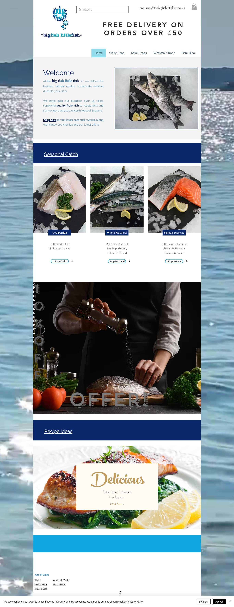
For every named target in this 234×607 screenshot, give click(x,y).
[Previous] (37, 487)
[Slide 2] (116, 523)
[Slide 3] (121, 524)
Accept (219, 601)
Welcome (58, 73)
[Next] (196, 487)
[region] (117, 348)
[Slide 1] (112, 523)
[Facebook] (120, 593)
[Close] (230, 601)
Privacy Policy (135, 601)
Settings (203, 601)
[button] (194, 6)
